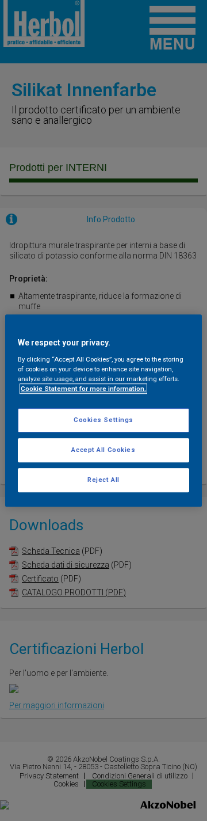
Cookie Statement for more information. (83, 389)
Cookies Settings (103, 420)
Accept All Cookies (103, 450)
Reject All (103, 480)
